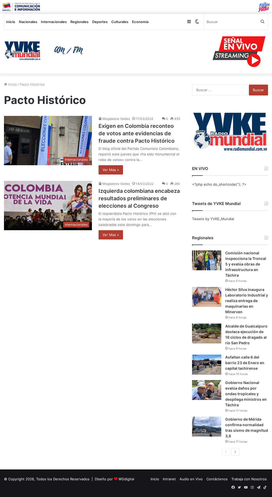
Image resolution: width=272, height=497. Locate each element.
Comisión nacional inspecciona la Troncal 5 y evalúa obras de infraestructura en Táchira (245, 264)
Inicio (10, 22)
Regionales (79, 22)
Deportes (100, 22)
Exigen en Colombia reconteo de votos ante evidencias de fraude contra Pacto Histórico (137, 133)
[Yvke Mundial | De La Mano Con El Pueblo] (45, 51)
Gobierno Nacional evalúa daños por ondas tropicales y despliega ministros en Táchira (246, 393)
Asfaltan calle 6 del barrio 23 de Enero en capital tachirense (244, 362)
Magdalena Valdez (116, 119)
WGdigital (126, 479)
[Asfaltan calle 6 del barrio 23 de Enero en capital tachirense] (206, 364)
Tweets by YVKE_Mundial (213, 219)
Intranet (169, 479)
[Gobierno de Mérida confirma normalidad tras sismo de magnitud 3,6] (206, 427)
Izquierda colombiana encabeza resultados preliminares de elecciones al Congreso (139, 198)
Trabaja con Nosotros (249, 479)
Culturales (119, 22)
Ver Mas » (111, 170)
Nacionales (28, 22)
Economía (140, 22)
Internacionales (54, 22)
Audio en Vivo (191, 479)
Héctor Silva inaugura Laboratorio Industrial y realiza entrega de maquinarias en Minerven (246, 300)
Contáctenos (217, 479)
